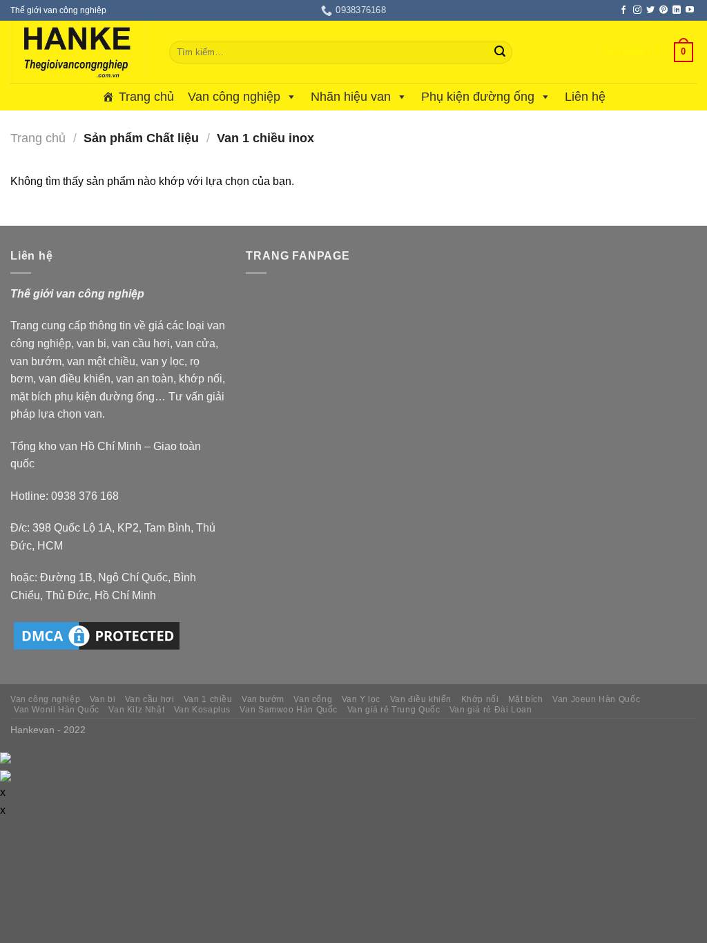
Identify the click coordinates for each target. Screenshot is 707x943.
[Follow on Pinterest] (663, 10)
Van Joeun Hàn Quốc (596, 699)
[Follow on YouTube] (690, 10)
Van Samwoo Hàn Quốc (289, 709)
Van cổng (312, 699)
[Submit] (500, 52)
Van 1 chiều (208, 699)
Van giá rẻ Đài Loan (490, 709)
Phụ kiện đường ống (477, 97)
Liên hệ (585, 97)
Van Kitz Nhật (136, 709)
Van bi (103, 699)
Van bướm (263, 699)
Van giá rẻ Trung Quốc (393, 709)
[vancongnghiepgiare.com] (79, 52)
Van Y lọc (361, 699)
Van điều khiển (421, 699)
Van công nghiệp (234, 97)
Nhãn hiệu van (351, 97)
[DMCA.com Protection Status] (96, 635)
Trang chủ (146, 97)
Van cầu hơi (150, 699)
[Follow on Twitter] (650, 10)
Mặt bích (525, 699)
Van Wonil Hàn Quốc (56, 709)
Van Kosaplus (202, 709)
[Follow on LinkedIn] (676, 10)
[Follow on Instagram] (637, 10)
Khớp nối (480, 699)
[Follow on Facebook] (623, 10)
